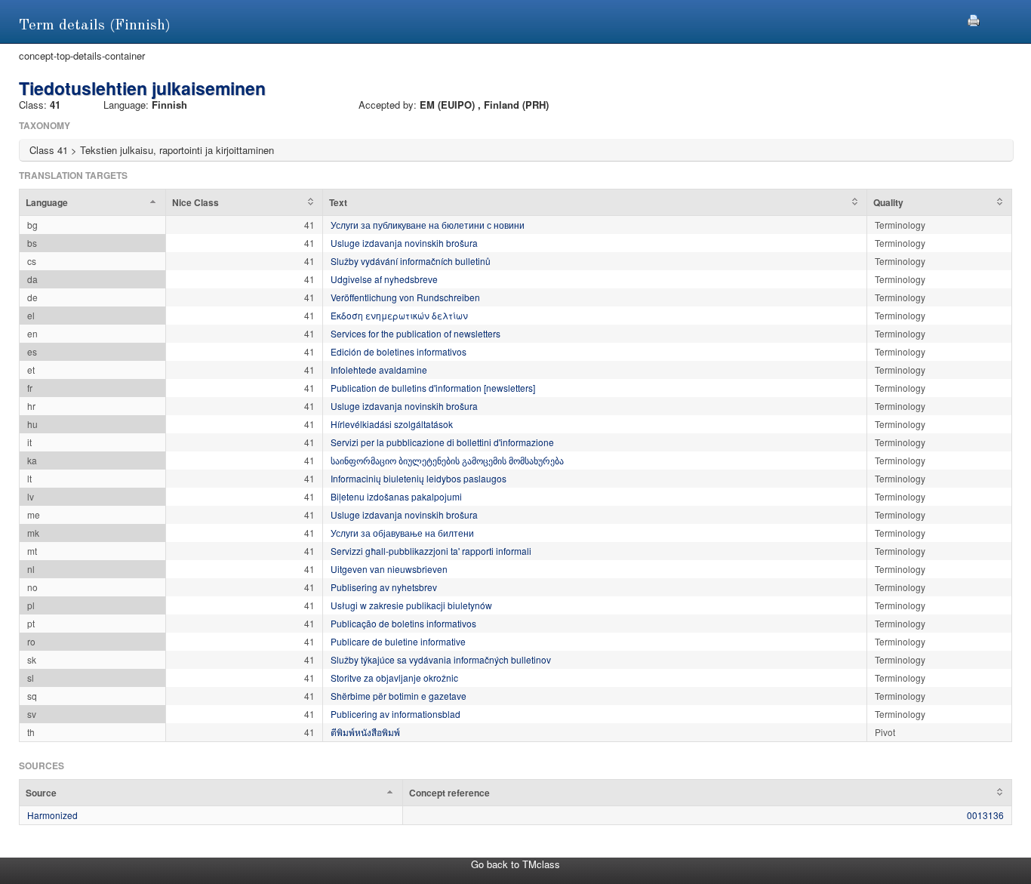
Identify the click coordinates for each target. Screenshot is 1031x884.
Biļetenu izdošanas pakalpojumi (396, 496)
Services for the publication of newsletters (415, 333)
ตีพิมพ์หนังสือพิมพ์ (365, 731)
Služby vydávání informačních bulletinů (411, 260)
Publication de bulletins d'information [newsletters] (433, 387)
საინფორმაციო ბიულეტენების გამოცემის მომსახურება (447, 460)
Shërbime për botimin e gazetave (398, 695)
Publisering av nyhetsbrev (384, 587)
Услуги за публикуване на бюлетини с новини (428, 224)
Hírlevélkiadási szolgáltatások (392, 423)
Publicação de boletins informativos (403, 623)
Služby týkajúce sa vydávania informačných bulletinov (441, 659)
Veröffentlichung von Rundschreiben (405, 297)
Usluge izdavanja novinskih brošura (404, 242)
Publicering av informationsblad (395, 713)
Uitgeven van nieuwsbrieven (389, 568)
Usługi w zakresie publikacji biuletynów (411, 605)
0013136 (985, 815)
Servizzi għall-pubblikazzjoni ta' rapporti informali (431, 550)
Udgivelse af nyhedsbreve (384, 279)
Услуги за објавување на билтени (402, 532)
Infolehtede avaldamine (379, 369)
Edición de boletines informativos (398, 351)
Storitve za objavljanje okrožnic (394, 677)
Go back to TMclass (515, 864)
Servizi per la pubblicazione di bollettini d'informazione (442, 442)
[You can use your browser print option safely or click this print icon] (974, 18)
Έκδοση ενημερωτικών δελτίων (399, 315)
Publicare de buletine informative (398, 641)
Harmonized (52, 815)
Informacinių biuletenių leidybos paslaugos (418, 478)
